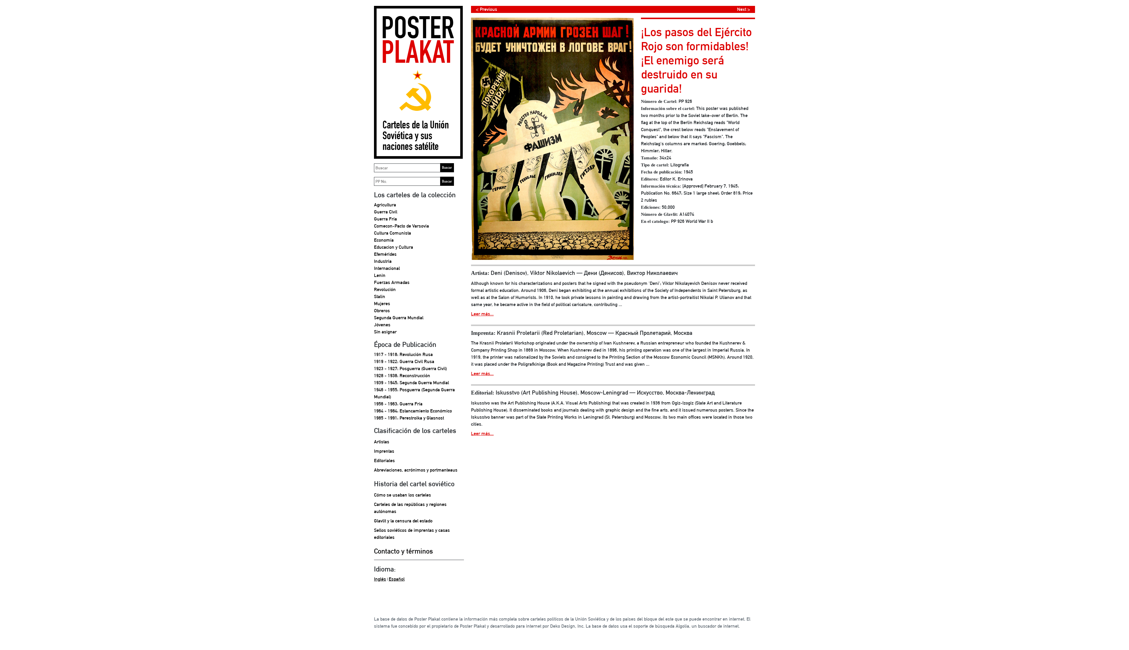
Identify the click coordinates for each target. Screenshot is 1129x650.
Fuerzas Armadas (392, 282)
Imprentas (384, 451)
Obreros (382, 310)
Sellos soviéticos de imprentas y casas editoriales (412, 533)
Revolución (385, 289)
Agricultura (385, 205)
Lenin (379, 275)
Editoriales (384, 460)
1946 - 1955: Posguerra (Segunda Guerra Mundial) (414, 393)
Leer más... (482, 314)
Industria (383, 261)
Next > (743, 9)
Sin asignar (385, 332)
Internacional (387, 268)
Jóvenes (382, 324)
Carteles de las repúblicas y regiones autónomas (410, 508)
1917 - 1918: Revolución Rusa (403, 354)
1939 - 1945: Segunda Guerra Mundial (411, 382)
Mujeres (382, 303)
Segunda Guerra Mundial (398, 317)
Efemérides (385, 254)
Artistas (381, 442)
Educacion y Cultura (393, 247)
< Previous (486, 9)
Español (397, 579)
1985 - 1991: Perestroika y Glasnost (409, 418)
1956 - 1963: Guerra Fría (398, 404)
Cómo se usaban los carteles (402, 495)
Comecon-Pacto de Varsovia (401, 226)
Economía (384, 240)
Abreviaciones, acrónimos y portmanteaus (415, 470)
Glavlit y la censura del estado (403, 521)
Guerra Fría (385, 219)
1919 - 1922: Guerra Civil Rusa (404, 361)
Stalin (379, 296)
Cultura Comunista (392, 233)
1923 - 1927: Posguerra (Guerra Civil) (410, 368)
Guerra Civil (385, 212)
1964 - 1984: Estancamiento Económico (413, 411)
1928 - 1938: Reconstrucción (402, 375)
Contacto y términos (403, 551)
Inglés (380, 579)
